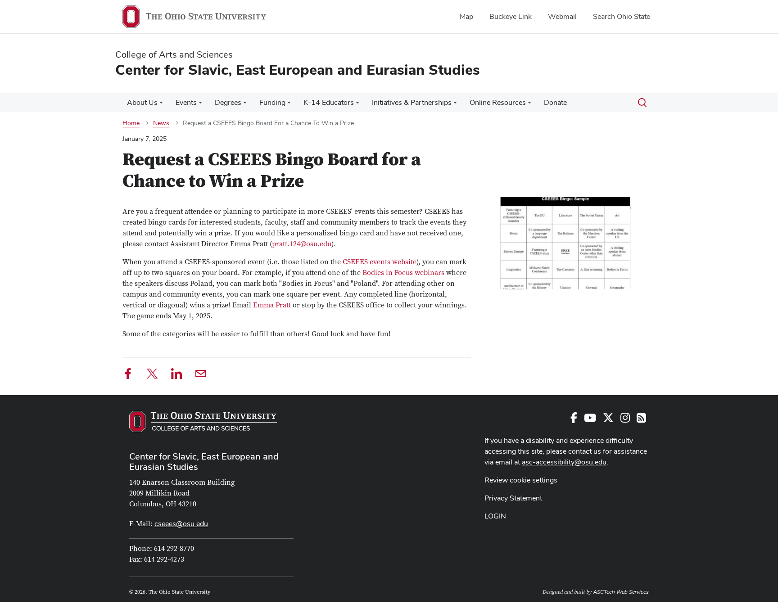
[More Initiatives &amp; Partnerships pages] (455, 105)
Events (186, 102)
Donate (555, 102)
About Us (142, 102)
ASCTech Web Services (621, 591)
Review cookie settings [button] (520, 480)
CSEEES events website (379, 261)
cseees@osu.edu (181, 523)
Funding (272, 102)
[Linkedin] (176, 375)
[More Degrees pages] (245, 105)
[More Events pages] (200, 105)
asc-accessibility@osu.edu (564, 462)
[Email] (200, 375)
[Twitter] (152, 375)
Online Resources (498, 102)
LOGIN (495, 516)
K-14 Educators (328, 102)
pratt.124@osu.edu (301, 243)
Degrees (228, 102)
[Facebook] (127, 375)
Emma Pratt (272, 305)
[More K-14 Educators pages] (357, 105)
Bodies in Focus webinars (403, 272)
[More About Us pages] (161, 105)
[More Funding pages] (289, 105)
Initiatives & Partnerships (412, 102)
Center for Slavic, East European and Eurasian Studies (204, 462)
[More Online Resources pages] (529, 105)
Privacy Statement (513, 498)
